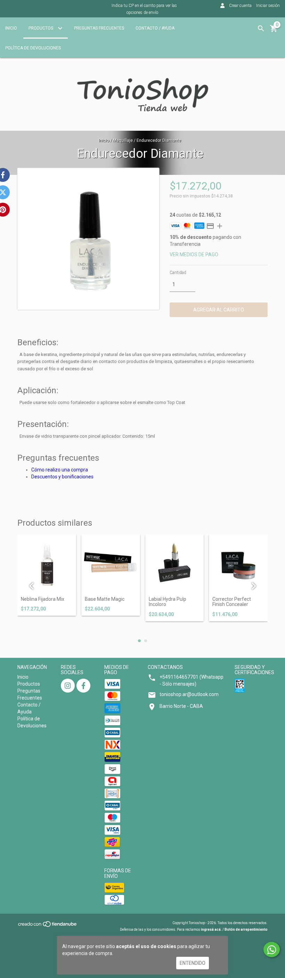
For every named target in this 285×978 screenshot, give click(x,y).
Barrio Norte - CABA (181, 706)
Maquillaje (123, 140)
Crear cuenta (240, 5)
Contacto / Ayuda (155, 28)
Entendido (192, 963)
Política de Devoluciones (33, 48)
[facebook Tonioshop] (83, 686)
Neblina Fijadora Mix (42, 599)
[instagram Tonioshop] (68, 686)
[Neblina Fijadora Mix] (46, 563)
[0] (274, 31)
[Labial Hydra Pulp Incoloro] (174, 563)
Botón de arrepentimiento (246, 929)
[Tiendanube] (47, 926)
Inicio (11, 28)
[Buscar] (261, 28)
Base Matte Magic (104, 599)
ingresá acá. (211, 929)
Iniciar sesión (268, 5)
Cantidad (178, 272)
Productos (41, 28)
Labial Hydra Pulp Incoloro (167, 602)
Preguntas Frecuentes (99, 28)
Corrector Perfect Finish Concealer (231, 602)
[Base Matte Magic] (110, 563)
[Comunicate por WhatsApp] (271, 949)
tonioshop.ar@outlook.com (189, 694)
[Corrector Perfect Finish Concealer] (238, 563)
